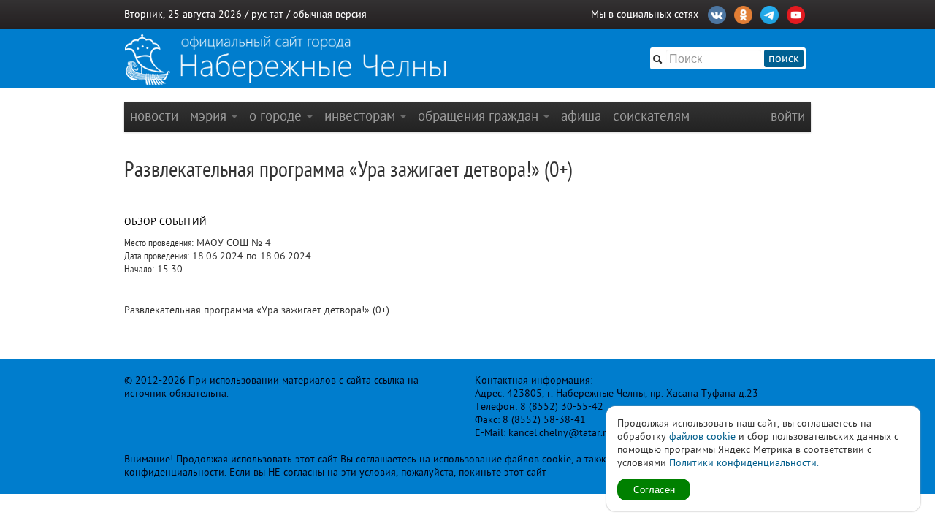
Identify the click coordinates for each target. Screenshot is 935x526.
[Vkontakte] (717, 13)
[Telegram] (769, 13)
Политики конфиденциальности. (744, 462)
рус (259, 14)
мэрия (210, 115)
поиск (783, 58)
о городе (277, 115)
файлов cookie (702, 436)
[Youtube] (796, 13)
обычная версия (330, 14)
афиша (581, 115)
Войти (788, 115)
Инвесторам (361, 115)
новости (154, 115)
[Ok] (743, 13)
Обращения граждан (480, 115)
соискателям (651, 115)
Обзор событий (165, 221)
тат (276, 14)
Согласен (654, 489)
